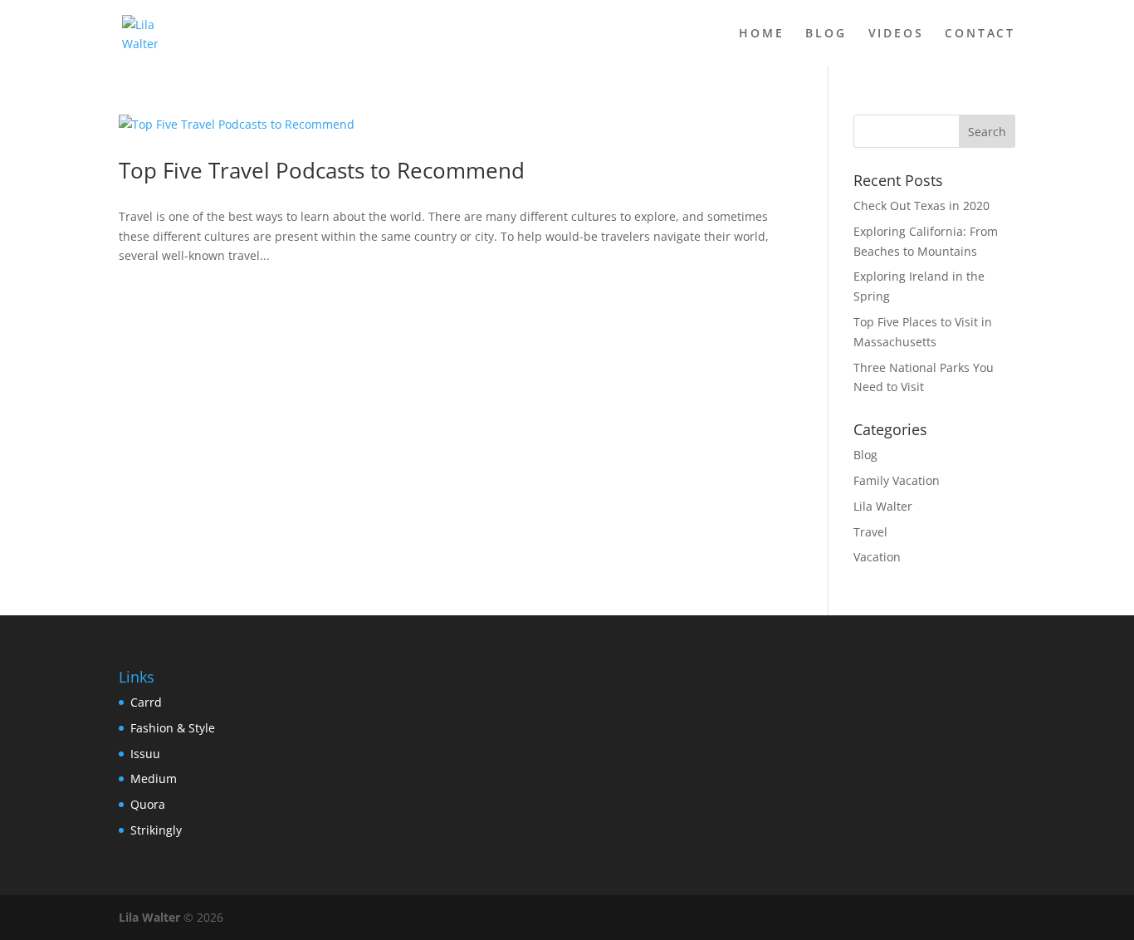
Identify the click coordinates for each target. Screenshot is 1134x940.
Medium (153, 778)
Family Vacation (896, 480)
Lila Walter (882, 506)
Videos (896, 34)
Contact (980, 34)
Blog (825, 34)
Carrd (146, 702)
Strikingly (156, 830)
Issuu (145, 753)
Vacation (877, 557)
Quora (147, 804)
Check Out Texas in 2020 (921, 205)
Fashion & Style (172, 728)
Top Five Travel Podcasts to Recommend (322, 170)
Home (761, 34)
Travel (870, 532)
